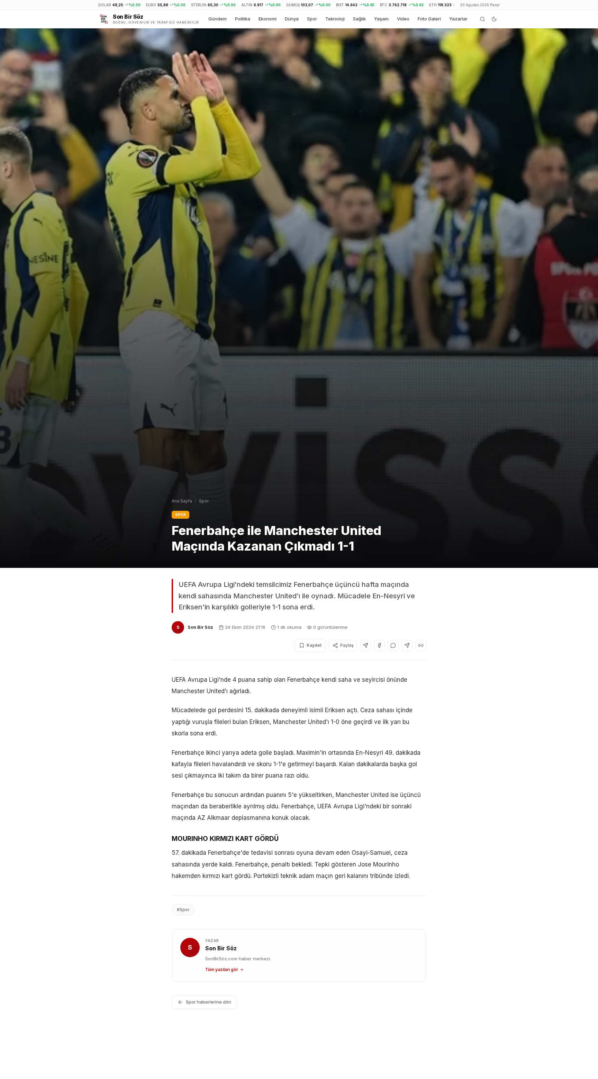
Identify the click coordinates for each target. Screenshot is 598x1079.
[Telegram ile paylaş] (407, 645)
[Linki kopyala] (420, 645)
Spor (312, 18)
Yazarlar (458, 18)
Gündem (217, 18)
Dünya (292, 18)
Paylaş (346, 645)
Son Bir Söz (200, 627)
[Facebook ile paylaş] (379, 645)
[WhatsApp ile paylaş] (393, 645)
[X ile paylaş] (365, 645)
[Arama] (482, 19)
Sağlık (359, 18)
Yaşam (381, 18)
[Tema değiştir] (494, 19)
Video (403, 18)
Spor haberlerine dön (208, 1002)
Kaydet (314, 645)
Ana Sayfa (182, 501)
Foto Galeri (429, 18)
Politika (242, 18)
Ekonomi (268, 18)
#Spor (183, 909)
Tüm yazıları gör (221, 969)
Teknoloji (335, 18)
